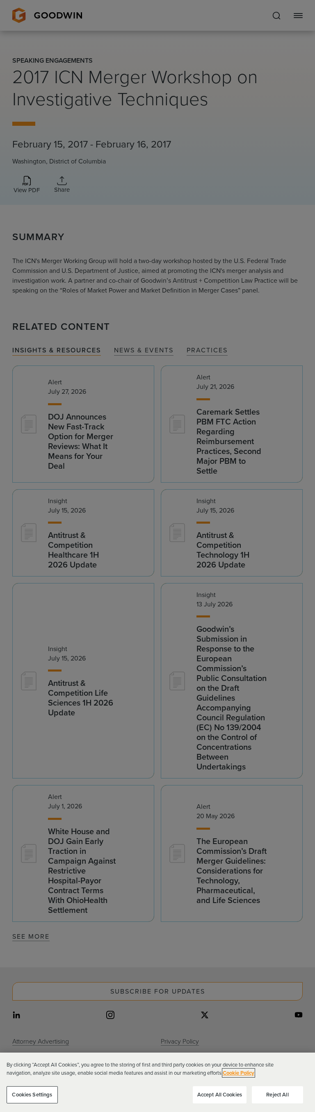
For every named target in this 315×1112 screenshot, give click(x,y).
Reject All (277, 1094)
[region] (157, 1082)
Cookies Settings (32, 1094)
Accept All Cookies (219, 1094)
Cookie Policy (238, 1073)
